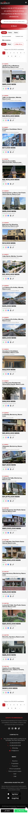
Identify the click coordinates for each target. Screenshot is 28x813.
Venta (10, 32)
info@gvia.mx (15, 750)
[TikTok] (19, 728)
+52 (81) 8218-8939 (15, 743)
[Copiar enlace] (13, 88)
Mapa (9, 44)
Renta (16, 32)
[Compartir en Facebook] (8, 88)
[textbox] (7, 36)
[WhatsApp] (9, 728)
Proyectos (15, 766)
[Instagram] (12, 728)
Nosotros (14, 761)
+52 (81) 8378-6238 (15, 745)
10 (15, 56)
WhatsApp (15, 748)
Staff (14, 773)
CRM (15, 776)
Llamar (8, 810)
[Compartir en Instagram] (6, 88)
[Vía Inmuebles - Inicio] (5, 2)
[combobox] (7, 36)
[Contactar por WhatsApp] (3, 88)
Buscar (15, 26)
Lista (3, 44)
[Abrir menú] (25, 2)
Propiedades (14, 763)
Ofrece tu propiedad (14, 768)
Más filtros (19, 44)
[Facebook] (15, 728)
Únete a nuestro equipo (14, 771)
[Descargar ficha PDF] (11, 88)
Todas (4, 32)
